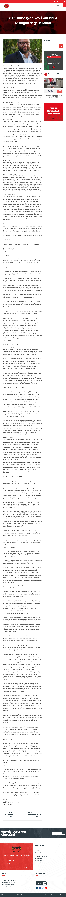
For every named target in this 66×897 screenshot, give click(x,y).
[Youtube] (64, 1)
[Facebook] (57, 1)
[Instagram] (61, 1)
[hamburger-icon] (58, 5)
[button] (64, 5)
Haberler (14, 65)
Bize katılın (57, 833)
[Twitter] (54, 1)
